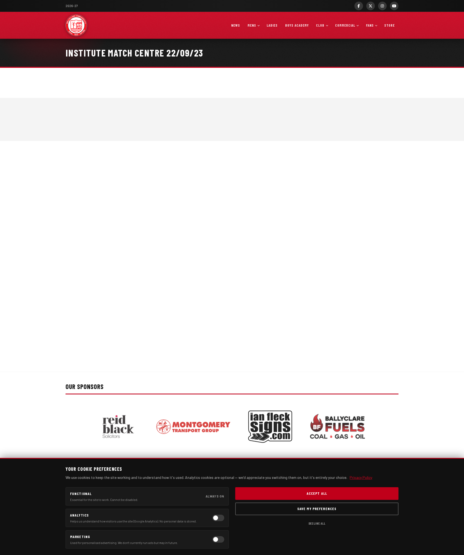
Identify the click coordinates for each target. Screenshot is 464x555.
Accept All (317, 493)
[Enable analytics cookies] (218, 518)
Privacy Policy (361, 477)
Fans (370, 25)
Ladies (272, 25)
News (235, 25)
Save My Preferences (316, 508)
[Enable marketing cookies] (218, 539)
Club (320, 25)
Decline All (317, 523)
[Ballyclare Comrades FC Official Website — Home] (76, 25)
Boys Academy (297, 25)
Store (389, 25)
